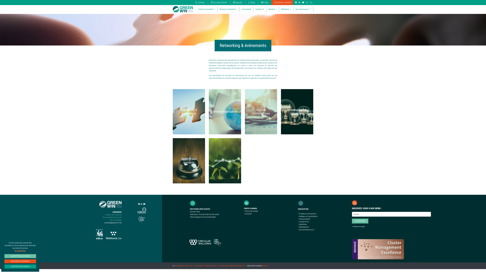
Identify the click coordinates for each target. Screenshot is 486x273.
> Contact (248, 214)
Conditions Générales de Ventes (232, 266)
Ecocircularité (246, 9)
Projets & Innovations (206, 9)
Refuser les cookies (20, 261)
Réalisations (285, 9)
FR (307, 3)
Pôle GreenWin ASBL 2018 (183, 266)
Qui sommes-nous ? (303, 9)
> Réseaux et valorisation (308, 216)
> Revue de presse (251, 211)
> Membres (302, 224)
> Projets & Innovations (307, 214)
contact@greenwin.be (113, 223)
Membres (271, 9)
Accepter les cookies (20, 256)
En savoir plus (20, 251)
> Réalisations (303, 227)
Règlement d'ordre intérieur (206, 266)
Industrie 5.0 (259, 9)
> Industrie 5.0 (303, 222)
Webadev (265, 266)
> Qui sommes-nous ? (306, 230)
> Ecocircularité (304, 219)
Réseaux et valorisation (228, 9)
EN (311, 3)
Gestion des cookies (20, 266)
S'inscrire (360, 221)
